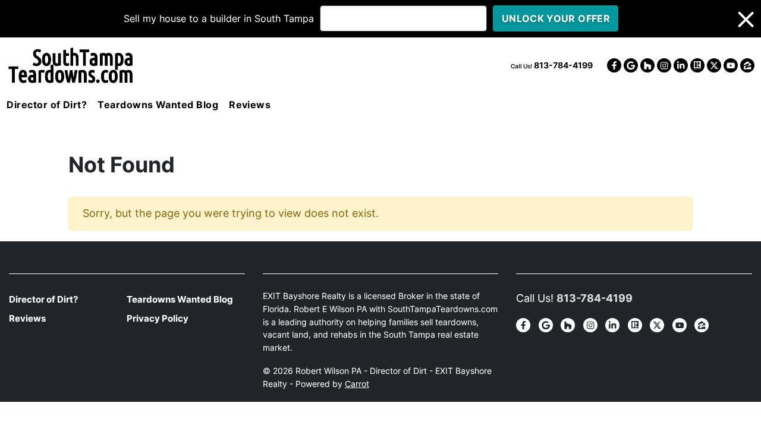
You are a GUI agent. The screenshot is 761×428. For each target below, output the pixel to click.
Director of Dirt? (47, 104)
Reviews (250, 104)
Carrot (357, 384)
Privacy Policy (157, 318)
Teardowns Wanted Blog (158, 104)
